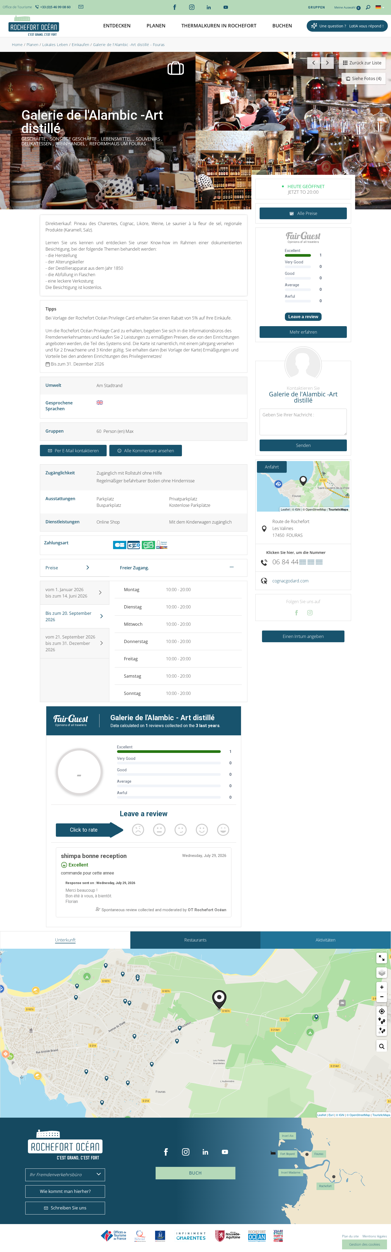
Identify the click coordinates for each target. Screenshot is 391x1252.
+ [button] (382, 987)
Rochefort (325, 1186)
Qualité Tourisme (140, 1236)
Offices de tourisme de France (114, 1236)
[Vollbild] (381, 958)
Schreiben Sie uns (68, 1208)
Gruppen (316, 7)
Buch (195, 1173)
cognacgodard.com (290, 581)
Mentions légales (375, 1236)
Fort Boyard (287, 1154)
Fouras (318, 1154)
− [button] (382, 996)
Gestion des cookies (364, 1244)
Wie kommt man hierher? (65, 1191)
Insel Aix (287, 1136)
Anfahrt (272, 467)
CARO (257, 1236)
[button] (117, 26)
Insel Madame (291, 1172)
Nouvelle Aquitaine (227, 1236)
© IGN (340, 1115)
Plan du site (350, 1236)
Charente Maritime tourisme (191, 1236)
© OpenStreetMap (358, 1115)
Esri (331, 1115)
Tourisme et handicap (160, 1236)
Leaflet (321, 1115)
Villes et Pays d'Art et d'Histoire (278, 1236)
